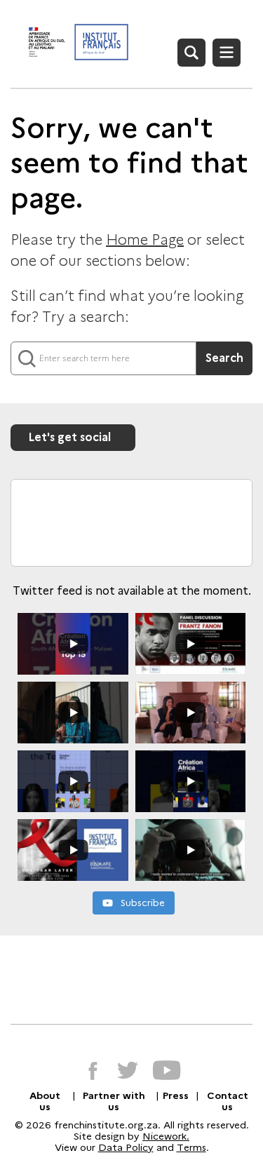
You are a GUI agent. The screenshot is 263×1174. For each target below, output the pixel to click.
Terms (191, 1147)
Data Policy (126, 1147)
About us (44, 1101)
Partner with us (114, 1101)
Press (176, 1095)
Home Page (145, 239)
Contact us (227, 1101)
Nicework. (165, 1136)
